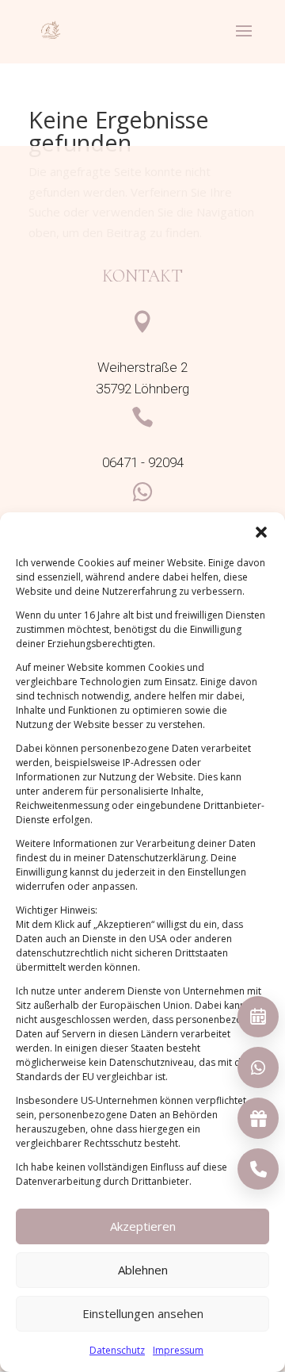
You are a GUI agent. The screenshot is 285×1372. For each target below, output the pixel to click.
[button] (261, 532)
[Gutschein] (258, 1118)
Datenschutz (117, 1350)
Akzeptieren (143, 1226)
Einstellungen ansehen (142, 1313)
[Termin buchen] (258, 1016)
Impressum (178, 1350)
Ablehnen (143, 1270)
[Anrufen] (258, 1169)
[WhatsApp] (258, 1067)
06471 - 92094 (143, 463)
